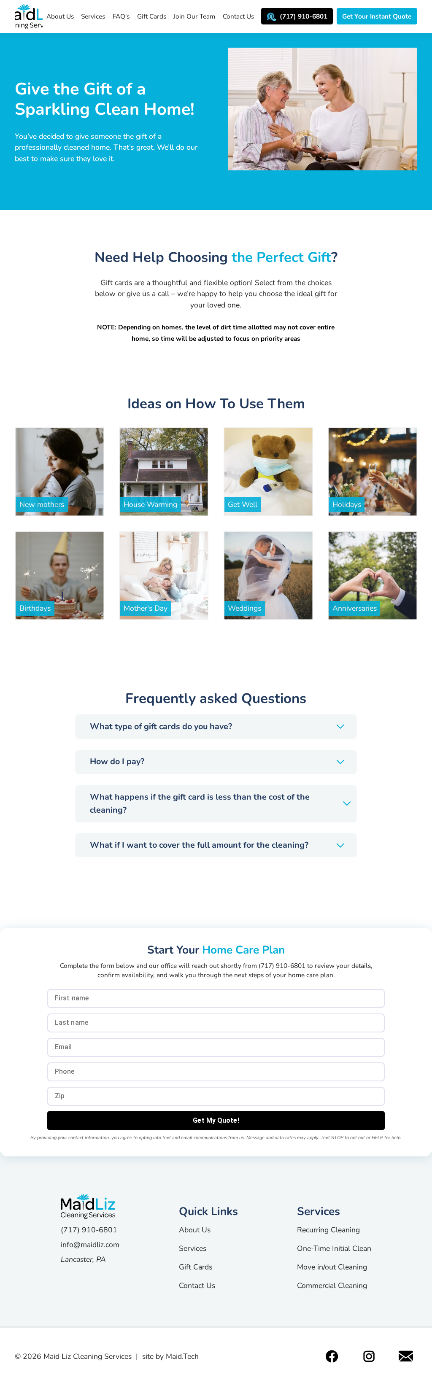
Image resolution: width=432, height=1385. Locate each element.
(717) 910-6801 (303, 16)
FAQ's (121, 16)
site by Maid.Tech (170, 1357)
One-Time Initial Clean (334, 1248)
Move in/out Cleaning (332, 1267)
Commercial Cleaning (332, 1285)
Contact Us (238, 16)
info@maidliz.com (90, 1244)
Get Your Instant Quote (376, 16)
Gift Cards (151, 16)
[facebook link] (332, 1356)
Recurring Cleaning (328, 1230)
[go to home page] (90, 1206)
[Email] (406, 1356)
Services (93, 16)
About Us (60, 16)
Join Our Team (194, 16)
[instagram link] (369, 1356)
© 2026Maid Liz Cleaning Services (73, 1357)
